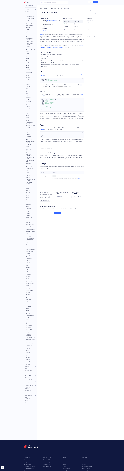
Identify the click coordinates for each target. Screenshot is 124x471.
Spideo (27, 301)
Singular (28, 294)
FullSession (28, 136)
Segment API (46, 460)
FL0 (27, 130)
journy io (28, 192)
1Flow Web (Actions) (30, 18)
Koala (27, 206)
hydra (27, 186)
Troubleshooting (90, 27)
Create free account (67, 213)
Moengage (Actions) (30, 229)
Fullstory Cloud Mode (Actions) (30, 142)
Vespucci (28, 348)
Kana (27, 199)
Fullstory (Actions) (30, 139)
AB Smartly (28, 20)
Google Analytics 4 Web (30, 161)
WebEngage (28, 354)
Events (64, 464)
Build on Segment (47, 462)
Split (27, 303)
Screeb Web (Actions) (30, 280)
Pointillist (28, 253)
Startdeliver (28, 306)
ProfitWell (28, 256)
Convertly (28, 99)
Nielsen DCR (28, 236)
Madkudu (28, 220)
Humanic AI (28, 185)
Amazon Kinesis (29, 41)
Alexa (27, 36)
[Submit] (41, 2)
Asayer (27, 55)
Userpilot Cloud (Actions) (29, 341)
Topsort (27, 323)
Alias (50, 20)
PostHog (28, 255)
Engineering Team (47, 466)
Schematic (28, 274)
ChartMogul (28, 86)
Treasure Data (29, 329)
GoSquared (28, 163)
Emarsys (28, 110)
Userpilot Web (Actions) (29, 346)
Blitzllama (28, 69)
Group (52, 20)
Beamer (28, 64)
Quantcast (28, 260)
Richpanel (28, 267)
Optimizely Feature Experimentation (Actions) (30, 239)
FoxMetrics (28, 134)
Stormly (28, 312)
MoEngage (28, 227)
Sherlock (28, 288)
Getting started (90, 20)
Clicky (27, 93)
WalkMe (28, 352)
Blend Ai (28, 65)
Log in (90, 2)
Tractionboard (29, 325)
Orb (27, 242)
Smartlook (28, 299)
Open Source (46, 464)
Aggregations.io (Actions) (29, 31)
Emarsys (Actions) (30, 112)
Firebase (28, 129)
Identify (56, 20)
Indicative (28, 188)
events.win (28, 119)
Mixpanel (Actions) (30, 224)
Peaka (27, 246)
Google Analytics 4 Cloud (30, 158)
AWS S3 (27, 62)
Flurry (27, 132)
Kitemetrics (28, 204)
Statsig (27, 308)
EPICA (27, 115)
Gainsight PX (28, 148)
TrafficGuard (29, 327)
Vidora (27, 350)
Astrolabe (28, 56)
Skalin (27, 296)
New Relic (28, 235)
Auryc (27, 58)
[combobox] (54, 2)
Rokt (27, 269)
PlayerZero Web (29, 251)
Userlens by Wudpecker (28, 335)
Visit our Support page (45, 200)
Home (41, 8)
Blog (64, 460)
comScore (28, 97)
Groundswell (29, 166)
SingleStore (28, 292)
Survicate (28, 313)
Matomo (28, 222)
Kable (27, 197)
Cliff (27, 95)
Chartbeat (28, 84)
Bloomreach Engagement (29, 72)
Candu (27, 83)
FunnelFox (28, 144)
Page (47, 20)
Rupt (27, 271)
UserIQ (27, 332)
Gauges (27, 152)
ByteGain (28, 77)
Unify (25, 462)
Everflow (28, 120)
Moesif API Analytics (30, 231)
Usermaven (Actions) (30, 337)
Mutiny (27, 233)
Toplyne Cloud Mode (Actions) (30, 321)
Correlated (28, 101)
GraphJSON (28, 165)
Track (44, 21)
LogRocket (28, 215)
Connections (46, 8)
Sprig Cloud (28, 304)
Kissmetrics (28, 203)
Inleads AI (28, 190)
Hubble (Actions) (29, 175)
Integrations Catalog (29, 468)
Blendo (27, 67)
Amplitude (28, 48)
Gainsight (28, 146)
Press (64, 462)
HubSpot (28, 177)
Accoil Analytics (29, 22)
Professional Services (87, 466)
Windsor (28, 357)
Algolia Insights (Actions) (29, 39)
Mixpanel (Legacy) (30, 226)
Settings (88, 29)
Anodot (27, 51)
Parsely (27, 244)
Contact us (84, 460)
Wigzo (27, 355)
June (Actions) (29, 195)
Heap (27, 170)
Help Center (84, 457)
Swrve (27, 317)
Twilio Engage (27, 464)
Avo (27, 60)
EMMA (27, 113)
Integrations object (47, 26)
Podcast (64, 466)
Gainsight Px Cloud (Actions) (30, 150)
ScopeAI (28, 276)
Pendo (27, 248)
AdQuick (28, 27)
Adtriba (27, 29)
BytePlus (28, 79)
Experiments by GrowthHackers (29, 123)
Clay (27, 88)
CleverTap (28, 91)
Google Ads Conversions (29, 155)
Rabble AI (28, 262)
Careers (64, 457)
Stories (27, 310)
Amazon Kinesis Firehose (29, 44)
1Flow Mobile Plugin (30, 16)
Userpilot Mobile (29, 343)
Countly (27, 103)
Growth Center (66, 468)
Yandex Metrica (29, 362)
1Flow (27, 15)
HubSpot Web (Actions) (29, 183)
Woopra (28, 359)
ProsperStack (29, 258)
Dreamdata (28, 108)
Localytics (28, 213)
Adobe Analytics (29, 25)
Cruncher (28, 106)
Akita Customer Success (29, 34)
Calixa (27, 81)
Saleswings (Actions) (30, 272)
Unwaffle (28, 331)
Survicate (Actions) (30, 315)
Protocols (26, 460)
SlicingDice (28, 297)
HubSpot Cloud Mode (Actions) (30, 180)
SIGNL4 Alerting (29, 290)
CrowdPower (29, 104)
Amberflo (28, 46)
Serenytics (28, 287)
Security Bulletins (86, 468)
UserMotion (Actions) (30, 339)
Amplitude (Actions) (30, 49)
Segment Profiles (30, 283)
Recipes (84, 464)
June (27, 194)
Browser (44, 30)
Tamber (28, 319)
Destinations (53, 8)
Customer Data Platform (30, 466)
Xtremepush (29, 361)
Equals (27, 117)
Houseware (28, 174)
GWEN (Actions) (29, 168)
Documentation (47, 457)
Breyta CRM (28, 74)
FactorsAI (28, 127)
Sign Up (95, 2)
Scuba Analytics (29, 281)
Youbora (28, 364)
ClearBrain (28, 90)
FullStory (28, 138)
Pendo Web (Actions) (30, 249)
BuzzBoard (28, 75)
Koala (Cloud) (29, 208)
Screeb (27, 278)
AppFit (27, 53)
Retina (27, 265)
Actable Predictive (30, 23)
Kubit (27, 210)
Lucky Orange (29, 217)
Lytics (27, 219)
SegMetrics (28, 285)
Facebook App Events (30, 125)
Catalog (59, 8)
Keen (27, 201)
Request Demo (57, 213)
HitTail (27, 172)
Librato (27, 211)
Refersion (28, 264)
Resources (84, 462)
